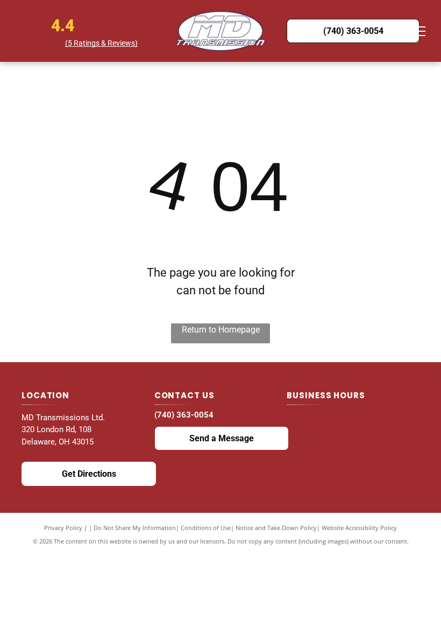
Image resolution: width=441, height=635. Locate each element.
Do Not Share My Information (135, 528)
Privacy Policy (63, 528)
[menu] (417, 31)
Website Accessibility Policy (359, 528)
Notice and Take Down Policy (276, 528)
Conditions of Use (206, 528)
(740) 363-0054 (184, 415)
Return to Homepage (221, 329)
